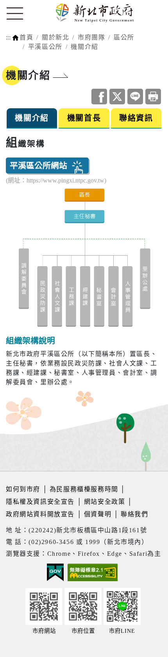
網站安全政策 (104, 501)
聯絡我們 (134, 514)
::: (8, 37)
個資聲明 (97, 514)
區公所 (124, 37)
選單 (14, 13)
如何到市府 (24, 489)
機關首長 (84, 118)
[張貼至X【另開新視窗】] (117, 96)
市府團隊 (91, 37)
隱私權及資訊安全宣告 (40, 501)
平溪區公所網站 (38, 165)
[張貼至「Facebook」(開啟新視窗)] (99, 96)
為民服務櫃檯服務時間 (84, 489)
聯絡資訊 (136, 118)
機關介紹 (84, 46)
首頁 (26, 37)
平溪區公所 (45, 46)
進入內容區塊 (20, 4)
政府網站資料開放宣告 (40, 514)
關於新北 (55, 37)
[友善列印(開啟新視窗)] (153, 96)
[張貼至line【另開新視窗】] (135, 96)
